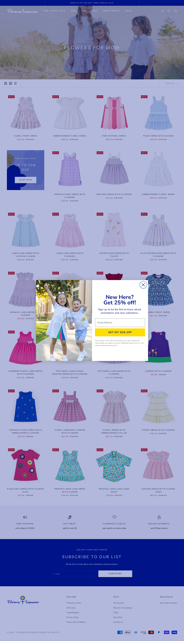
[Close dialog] (143, 284)
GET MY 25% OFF (120, 332)
